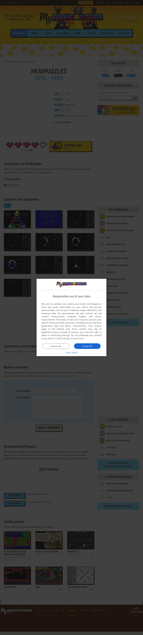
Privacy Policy (77, 338)
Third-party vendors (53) (67, 319)
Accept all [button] (87, 346)
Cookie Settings (62, 338)
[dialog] (71, 317)
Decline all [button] (56, 346)
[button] (71, 352)
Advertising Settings (60, 335)
